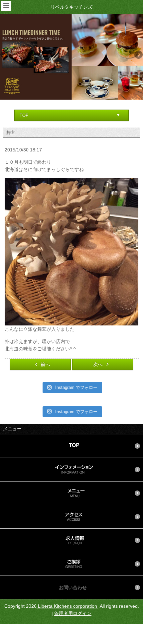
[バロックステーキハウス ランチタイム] (71, 56)
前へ (45, 364)
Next (138, 55)
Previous (5, 55)
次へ (97, 364)
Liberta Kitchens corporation (67, 606)
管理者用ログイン (72, 613)
